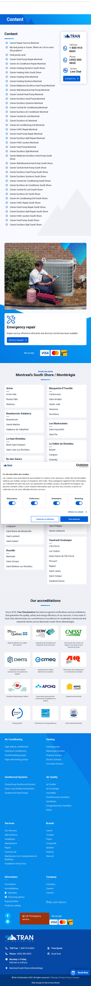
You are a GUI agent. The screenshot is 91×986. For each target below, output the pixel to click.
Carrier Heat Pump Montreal (23, 147)
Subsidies (12, 892)
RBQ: (57, 902)
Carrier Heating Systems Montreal (26, 81)
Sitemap (54, 977)
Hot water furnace (54, 763)
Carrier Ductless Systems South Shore (28, 176)
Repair (8, 847)
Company (50, 884)
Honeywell (51, 843)
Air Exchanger (52, 788)
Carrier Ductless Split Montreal (24, 151)
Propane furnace (54, 755)
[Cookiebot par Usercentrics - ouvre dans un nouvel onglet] (78, 465)
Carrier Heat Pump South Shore (24, 220)
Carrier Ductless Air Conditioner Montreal (29, 112)
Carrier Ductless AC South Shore (25, 194)
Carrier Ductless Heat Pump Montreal (27, 98)
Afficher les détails (76, 512)
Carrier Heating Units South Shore (25, 72)
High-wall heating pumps (16, 759)
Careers (50, 888)
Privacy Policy (65, 977)
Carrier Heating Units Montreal (24, 77)
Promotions (10, 884)
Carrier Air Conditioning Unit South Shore (29, 198)
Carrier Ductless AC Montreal (23, 120)
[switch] (34, 503)
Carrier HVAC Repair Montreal (23, 129)
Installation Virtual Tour (15, 863)
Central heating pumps (15, 755)
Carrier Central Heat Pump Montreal (26, 94)
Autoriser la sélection (45, 519)
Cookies (76, 977)
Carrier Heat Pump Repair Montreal (26, 59)
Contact (50, 892)
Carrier (49, 830)
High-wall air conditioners (17, 746)
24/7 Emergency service (31, 917)
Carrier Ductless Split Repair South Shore (29, 211)
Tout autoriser (74, 519)
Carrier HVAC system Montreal (24, 142)
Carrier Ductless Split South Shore (26, 224)
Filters (49, 810)
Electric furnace (53, 759)
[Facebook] (8, 916)
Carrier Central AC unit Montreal (24, 116)
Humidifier (51, 793)
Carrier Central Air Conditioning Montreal (28, 107)
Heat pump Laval (17, 55)
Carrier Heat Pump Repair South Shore (28, 207)
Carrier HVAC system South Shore (26, 216)
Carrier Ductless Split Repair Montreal (27, 138)
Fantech (50, 852)
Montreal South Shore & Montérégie (26, 968)
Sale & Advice (11, 835)
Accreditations (11, 888)
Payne (49, 839)
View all (49, 856)
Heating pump (52, 746)
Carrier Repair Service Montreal (24, 43)
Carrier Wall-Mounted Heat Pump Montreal (29, 90)
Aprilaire (50, 847)
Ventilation (51, 801)
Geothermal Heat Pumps (16, 793)
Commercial (10, 852)
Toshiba (50, 835)
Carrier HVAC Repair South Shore (25, 202)
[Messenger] (8, 922)
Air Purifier (51, 784)
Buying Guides (11, 901)
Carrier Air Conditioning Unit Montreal (27, 125)
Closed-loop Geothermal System (20, 784)
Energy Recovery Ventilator (59, 805)
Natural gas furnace (55, 751)
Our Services (11, 830)
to (18, 961)
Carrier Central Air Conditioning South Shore (30, 181)
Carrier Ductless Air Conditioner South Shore (30, 185)
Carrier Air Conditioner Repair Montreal (28, 63)
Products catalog (13, 905)
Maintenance (11, 843)
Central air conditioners (16, 751)
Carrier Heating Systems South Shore (27, 68)
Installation (10, 839)
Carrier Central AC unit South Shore (26, 189)
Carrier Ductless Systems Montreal (26, 103)
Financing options (16, 897)
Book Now (56, 953)
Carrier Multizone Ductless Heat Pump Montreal (32, 85)
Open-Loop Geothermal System (19, 788)
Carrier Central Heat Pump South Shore (28, 167)
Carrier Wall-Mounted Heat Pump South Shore (31, 163)
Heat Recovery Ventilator (58, 797)
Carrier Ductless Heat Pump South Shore (29, 172)
